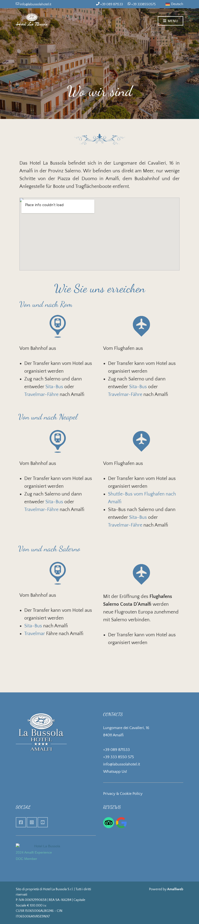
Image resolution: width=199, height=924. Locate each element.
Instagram (32, 822)
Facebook (21, 822)
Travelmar (34, 633)
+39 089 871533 (111, 4)
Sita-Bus (54, 386)
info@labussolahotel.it (35, 4)
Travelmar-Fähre (42, 394)
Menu (172, 21)
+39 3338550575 (143, 4)
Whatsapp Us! (115, 771)
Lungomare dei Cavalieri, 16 (126, 728)
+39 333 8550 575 (118, 757)
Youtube (43, 822)
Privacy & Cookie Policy (122, 793)
